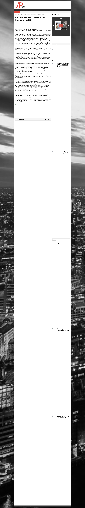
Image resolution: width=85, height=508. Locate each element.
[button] (58, 10)
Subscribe (47, 10)
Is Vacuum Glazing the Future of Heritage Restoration (63, 417)
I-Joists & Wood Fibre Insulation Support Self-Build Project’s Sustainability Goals (63, 329)
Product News (29, 22)
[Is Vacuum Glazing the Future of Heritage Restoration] (54, 501)
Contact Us (53, 10)
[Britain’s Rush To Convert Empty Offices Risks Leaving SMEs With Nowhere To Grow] (54, 236)
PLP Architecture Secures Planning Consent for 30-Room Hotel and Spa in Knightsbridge (63, 241)
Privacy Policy (28, 506)
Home (16, 10)
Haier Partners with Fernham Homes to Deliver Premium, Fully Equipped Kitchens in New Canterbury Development (63, 65)
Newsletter (33, 10)
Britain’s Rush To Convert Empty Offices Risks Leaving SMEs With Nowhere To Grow (63, 152)
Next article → (47, 119)
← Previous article (20, 119)
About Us (21, 10)
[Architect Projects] (20, 8)
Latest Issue (40, 10)
